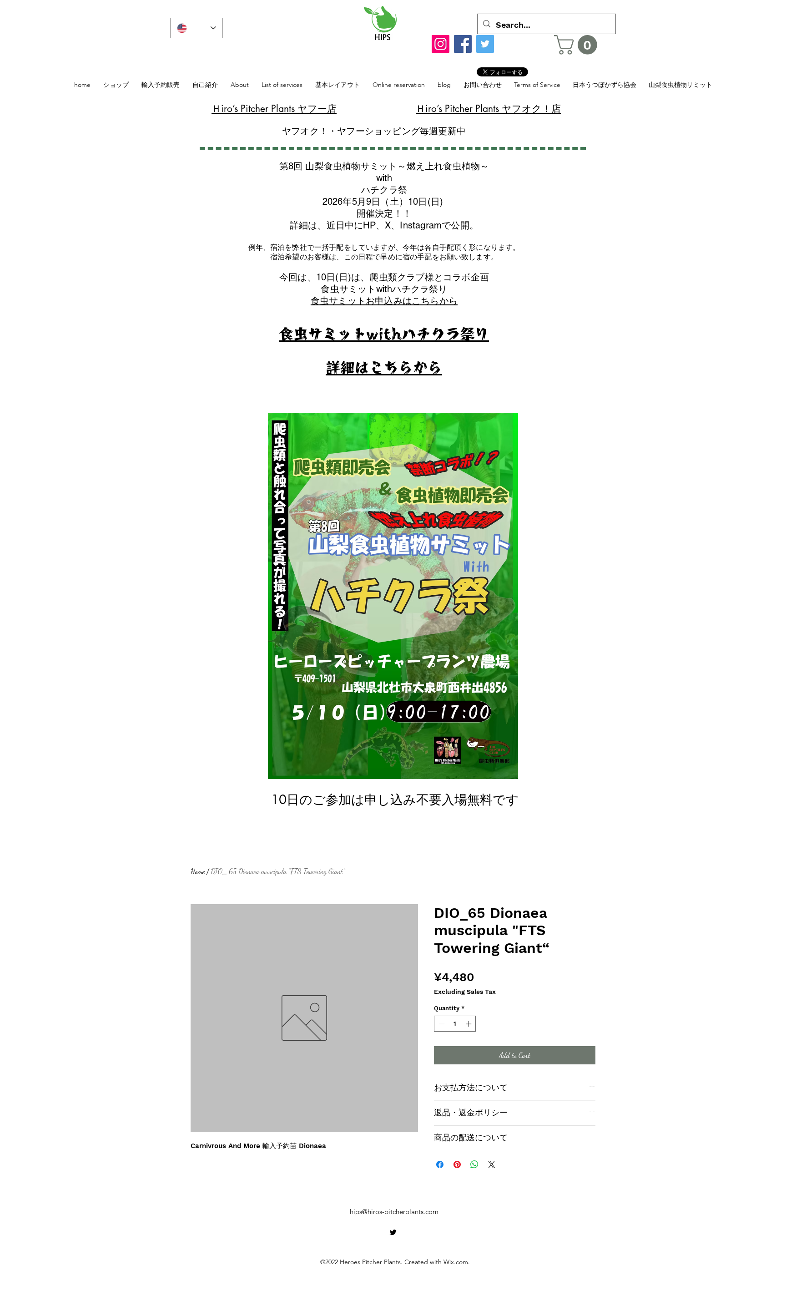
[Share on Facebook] (439, 1164)
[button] (578, 45)
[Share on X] (491, 1164)
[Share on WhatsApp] (474, 1164)
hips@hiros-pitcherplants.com (394, 1211)
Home (198, 871)
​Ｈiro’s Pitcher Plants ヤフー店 (274, 108)
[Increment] (469, 1024)
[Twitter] (485, 44)
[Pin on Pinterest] (457, 1164)
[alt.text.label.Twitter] (393, 1232)
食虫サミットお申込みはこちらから (384, 300)
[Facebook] (463, 44)
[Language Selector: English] (196, 28)
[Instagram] (440, 44)
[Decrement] (440, 1024)
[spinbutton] (455, 1024)
